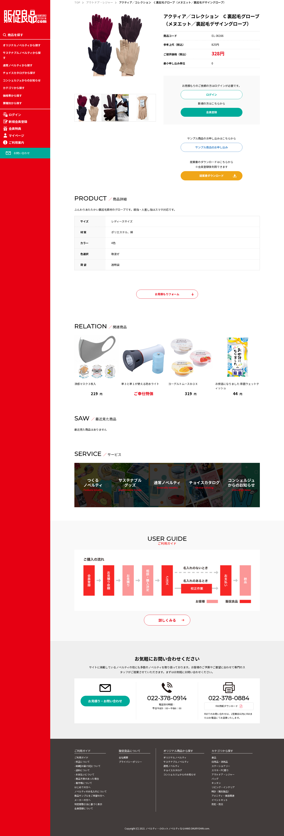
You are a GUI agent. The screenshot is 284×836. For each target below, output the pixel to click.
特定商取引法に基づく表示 (88, 804)
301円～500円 (11, 431)
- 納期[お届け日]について (87, 766)
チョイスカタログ (204, 484)
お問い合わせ (22, 153)
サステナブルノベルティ (176, 762)
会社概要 (123, 757)
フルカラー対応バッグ (16, 418)
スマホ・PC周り (13, 395)
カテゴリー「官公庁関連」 (19, 449)
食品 (5, 369)
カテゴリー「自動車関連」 (19, 440)
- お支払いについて (84, 774)
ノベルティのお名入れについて (90, 791)
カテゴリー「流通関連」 (18, 422)
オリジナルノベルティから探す (22, 45)
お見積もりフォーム (167, 294)
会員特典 (15, 128)
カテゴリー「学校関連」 (18, 405)
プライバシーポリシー (130, 762)
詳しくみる (167, 620)
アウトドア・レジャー (16, 405)
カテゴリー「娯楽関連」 (18, 413)
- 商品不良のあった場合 (86, 779)
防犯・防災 (9, 467)
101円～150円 (11, 395)
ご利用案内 (16, 142)
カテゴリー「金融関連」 (18, 431)
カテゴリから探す (14, 88)
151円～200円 (11, 405)
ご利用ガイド (81, 757)
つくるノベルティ (93, 484)
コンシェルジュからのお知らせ (22, 80)
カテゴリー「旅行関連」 (18, 387)
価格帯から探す (12, 95)
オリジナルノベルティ (174, 757)
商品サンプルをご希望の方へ (89, 796)
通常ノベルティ (167, 484)
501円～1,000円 (13, 440)
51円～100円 (11, 387)
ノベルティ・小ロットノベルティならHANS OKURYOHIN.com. (177, 828)
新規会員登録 (18, 121)
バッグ (7, 413)
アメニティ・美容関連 (16, 449)
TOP (77, 2)
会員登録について (83, 808)
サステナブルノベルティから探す (22, 55)
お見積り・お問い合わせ (105, 701)
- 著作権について (83, 783)
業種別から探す (12, 103)
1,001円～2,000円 (14, 449)
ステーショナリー (14, 387)
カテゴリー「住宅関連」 (18, 395)
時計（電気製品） (14, 440)
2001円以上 (10, 458)
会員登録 (211, 112)
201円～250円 (11, 413)
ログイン (15, 114)
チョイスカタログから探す (19, 73)
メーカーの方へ (82, 800)
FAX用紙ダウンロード (227, 706)
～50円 (7, 378)
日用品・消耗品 (12, 378)
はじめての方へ (82, 787)
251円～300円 (11, 422)
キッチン (8, 422)
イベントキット (12, 458)
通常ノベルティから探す (17, 65)
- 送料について (82, 770)
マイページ (16, 135)
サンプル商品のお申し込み (211, 147)
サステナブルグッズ (130, 484)
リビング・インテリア (16, 431)
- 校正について (82, 762)
